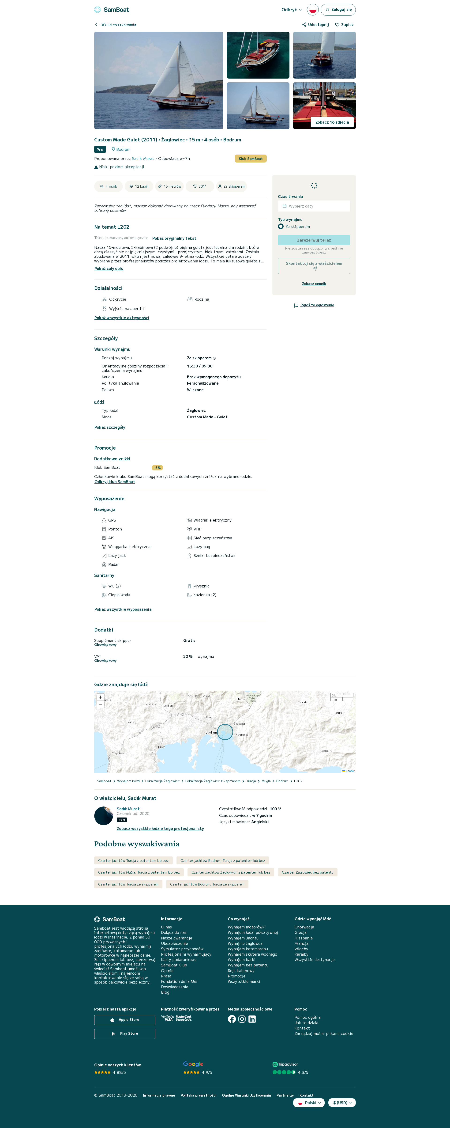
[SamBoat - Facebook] (232, 1019)
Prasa (166, 976)
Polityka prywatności (198, 1095)
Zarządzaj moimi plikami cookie (324, 1033)
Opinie (167, 970)
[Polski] (313, 9)
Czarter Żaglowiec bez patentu (308, 872)
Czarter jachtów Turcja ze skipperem (128, 884)
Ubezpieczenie (174, 943)
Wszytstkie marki (244, 981)
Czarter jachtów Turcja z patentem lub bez (133, 860)
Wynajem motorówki (247, 927)
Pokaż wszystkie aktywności (121, 317)
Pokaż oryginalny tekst (174, 238)
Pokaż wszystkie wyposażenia (123, 609)
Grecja (301, 932)
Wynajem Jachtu (243, 938)
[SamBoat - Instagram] (242, 1019)
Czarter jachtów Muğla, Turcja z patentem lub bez (139, 872)
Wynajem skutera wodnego (252, 954)
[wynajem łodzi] (111, 9)
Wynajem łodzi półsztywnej (253, 932)
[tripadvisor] (285, 1064)
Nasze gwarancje (176, 938)
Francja (301, 943)
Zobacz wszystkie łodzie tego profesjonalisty (160, 828)
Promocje (236, 976)
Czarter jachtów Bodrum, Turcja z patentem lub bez (222, 860)
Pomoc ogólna (308, 1017)
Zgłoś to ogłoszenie (317, 305)
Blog (165, 992)
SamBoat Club (174, 965)
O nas (166, 927)
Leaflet (350, 771)
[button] (100, 697)
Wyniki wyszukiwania (118, 24)
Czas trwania (290, 196)
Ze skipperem (297, 226)
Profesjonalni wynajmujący (186, 954)
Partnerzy (285, 1095)
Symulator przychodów (182, 948)
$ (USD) (340, 1102)
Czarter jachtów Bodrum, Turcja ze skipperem (207, 884)
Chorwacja (304, 927)
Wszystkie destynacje (315, 959)
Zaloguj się (341, 9)
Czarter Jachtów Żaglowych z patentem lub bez (230, 872)
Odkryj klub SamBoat (114, 481)
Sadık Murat (143, 158)
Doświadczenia (174, 986)
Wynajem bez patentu (248, 965)
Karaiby (301, 954)
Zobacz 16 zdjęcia (332, 122)
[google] (193, 1064)
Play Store (128, 1033)
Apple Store (128, 1019)
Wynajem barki (241, 959)
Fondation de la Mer (179, 981)
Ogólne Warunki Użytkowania (246, 1095)
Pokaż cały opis (108, 268)
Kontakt (302, 1028)
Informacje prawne (159, 1095)
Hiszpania (304, 938)
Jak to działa (306, 1022)
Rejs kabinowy (241, 970)
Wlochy (301, 948)
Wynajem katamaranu (248, 948)
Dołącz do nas (174, 932)
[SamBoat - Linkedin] (252, 1019)
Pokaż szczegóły (109, 427)
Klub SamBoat (251, 158)
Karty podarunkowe (179, 959)
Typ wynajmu (290, 219)
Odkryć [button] (289, 9)
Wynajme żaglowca (245, 943)
